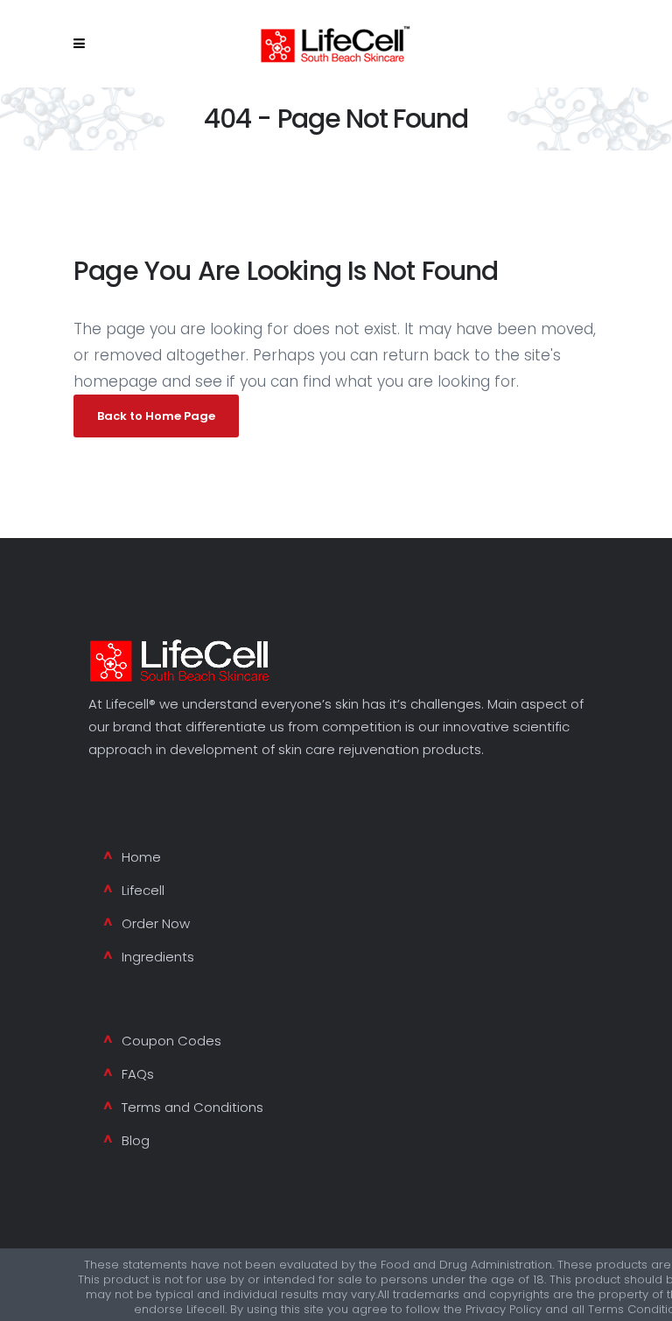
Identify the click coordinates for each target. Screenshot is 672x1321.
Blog (136, 1140)
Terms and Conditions (192, 1107)
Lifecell (143, 890)
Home (141, 857)
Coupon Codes (171, 1040)
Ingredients (158, 956)
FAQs (138, 1074)
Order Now (156, 923)
